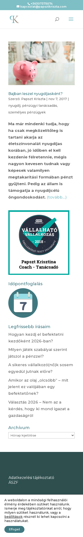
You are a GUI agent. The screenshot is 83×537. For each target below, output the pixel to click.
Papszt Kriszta (33, 99)
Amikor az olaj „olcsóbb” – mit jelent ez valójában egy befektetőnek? (38, 387)
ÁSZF (13, 482)
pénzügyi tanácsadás (39, 106)
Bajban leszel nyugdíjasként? (35, 94)
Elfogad (14, 529)
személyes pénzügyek (27, 112)
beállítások (13, 517)
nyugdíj (14, 106)
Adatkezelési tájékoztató (31, 477)
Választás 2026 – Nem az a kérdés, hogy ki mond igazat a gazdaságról (38, 409)
